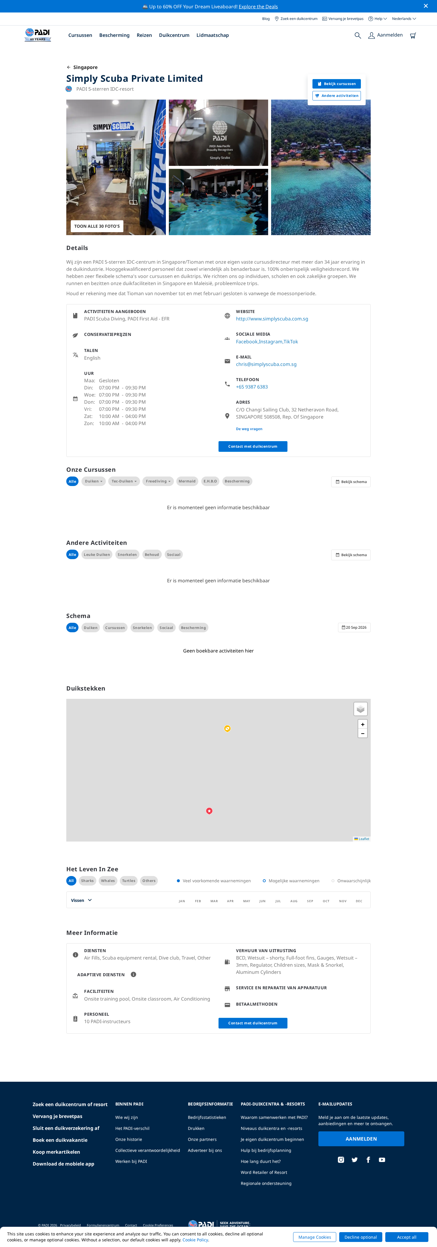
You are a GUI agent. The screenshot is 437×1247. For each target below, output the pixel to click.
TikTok (291, 341)
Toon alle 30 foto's (97, 226)
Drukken (196, 1128)
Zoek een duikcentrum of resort (70, 1104)
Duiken (92, 481)
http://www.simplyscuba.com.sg (272, 318)
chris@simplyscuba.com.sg (266, 364)
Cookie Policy (195, 1240)
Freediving (156, 481)
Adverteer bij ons (205, 1150)
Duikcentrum (174, 35)
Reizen (144, 35)
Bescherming (114, 35)
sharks (87, 880)
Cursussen (80, 35)
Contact (131, 1225)
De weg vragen (249, 428)
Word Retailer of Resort (264, 1172)
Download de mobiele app (63, 1163)
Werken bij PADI (131, 1161)
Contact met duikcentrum (253, 446)
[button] (227, 729)
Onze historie (128, 1139)
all (71, 880)
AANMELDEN (361, 1139)
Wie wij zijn (126, 1117)
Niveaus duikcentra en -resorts (271, 1128)
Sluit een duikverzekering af (66, 1128)
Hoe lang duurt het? (261, 1161)
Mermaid (187, 481)
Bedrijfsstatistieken (207, 1117)
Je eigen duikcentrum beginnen (272, 1139)
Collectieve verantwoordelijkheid (147, 1150)
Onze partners (202, 1139)
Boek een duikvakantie (60, 1140)
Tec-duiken (122, 481)
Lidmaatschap (213, 35)
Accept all (406, 1237)
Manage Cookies (314, 1237)
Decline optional (361, 1237)
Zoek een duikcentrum (299, 18)
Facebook (247, 341)
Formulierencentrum (103, 1225)
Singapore (84, 67)
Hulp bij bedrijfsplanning (266, 1150)
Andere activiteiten (340, 95)
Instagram (270, 341)
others (148, 880)
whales (108, 880)
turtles (129, 880)
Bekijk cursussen (340, 83)
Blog (266, 18)
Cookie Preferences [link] (158, 1225)
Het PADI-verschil (132, 1128)
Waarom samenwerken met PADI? (274, 1117)
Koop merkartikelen (56, 1152)
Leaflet (363, 838)
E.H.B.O (210, 481)
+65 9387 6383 (252, 386)
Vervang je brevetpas (346, 18)
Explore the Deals (258, 6)
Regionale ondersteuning (266, 1183)
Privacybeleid (70, 1225)
